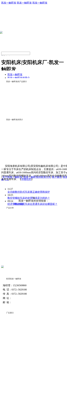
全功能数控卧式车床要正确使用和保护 (28, 192)
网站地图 (19, 204)
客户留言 (57, 177)
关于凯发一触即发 (12, 177)
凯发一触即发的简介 (18, 77)
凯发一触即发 (8, 2)
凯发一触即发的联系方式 (37, 177)
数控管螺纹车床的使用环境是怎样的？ (28, 198)
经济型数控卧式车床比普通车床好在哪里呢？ (32, 204)
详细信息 (26, 179)
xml (7, 180)
